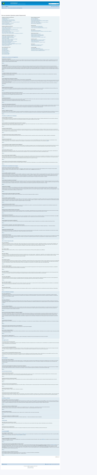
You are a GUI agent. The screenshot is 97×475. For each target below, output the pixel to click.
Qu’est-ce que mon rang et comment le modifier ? (8, 32)
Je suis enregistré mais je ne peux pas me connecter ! (8, 20)
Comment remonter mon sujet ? (6, 45)
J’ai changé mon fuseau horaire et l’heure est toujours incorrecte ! (10, 29)
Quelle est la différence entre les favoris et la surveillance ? (38, 39)
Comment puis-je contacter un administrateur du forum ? (38, 50)
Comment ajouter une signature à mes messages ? (8, 37)
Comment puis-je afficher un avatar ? (6, 31)
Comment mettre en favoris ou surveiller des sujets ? (37, 40)
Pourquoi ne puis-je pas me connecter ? (7, 21)
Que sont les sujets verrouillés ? (6, 53)
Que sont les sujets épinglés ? (5, 52)
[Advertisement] (30, 11)
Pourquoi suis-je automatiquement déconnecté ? (8, 23)
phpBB (47, 140)
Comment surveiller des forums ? (35, 41)
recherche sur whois (53, 444)
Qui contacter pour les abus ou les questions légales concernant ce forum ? (40, 49)
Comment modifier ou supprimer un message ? (7, 36)
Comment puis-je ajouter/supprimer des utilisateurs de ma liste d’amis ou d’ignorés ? (41, 31)
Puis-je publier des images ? (5, 50)
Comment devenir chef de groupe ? (35, 21)
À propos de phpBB (19, 434)
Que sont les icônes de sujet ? (5, 54)
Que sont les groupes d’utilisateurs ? (35, 19)
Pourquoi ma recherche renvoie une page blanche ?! (37, 35)
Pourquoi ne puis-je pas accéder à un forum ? (7, 40)
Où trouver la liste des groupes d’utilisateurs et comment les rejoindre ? (39, 20)
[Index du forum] (6, 3)
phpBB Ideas (43, 439)
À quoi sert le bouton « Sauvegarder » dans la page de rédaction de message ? (11, 43)
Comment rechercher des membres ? (35, 36)
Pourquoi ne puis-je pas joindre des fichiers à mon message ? (9, 41)
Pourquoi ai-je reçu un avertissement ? (6, 42)
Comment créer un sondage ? (5, 38)
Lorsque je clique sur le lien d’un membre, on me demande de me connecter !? (12, 33)
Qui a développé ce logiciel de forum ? (35, 48)
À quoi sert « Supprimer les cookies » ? (7, 24)
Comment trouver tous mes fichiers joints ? (36, 45)
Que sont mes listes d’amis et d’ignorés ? (36, 30)
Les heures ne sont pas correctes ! (6, 28)
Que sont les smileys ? (5, 49)
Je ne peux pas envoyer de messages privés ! (36, 26)
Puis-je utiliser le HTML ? (5, 48)
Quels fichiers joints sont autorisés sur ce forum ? (37, 44)
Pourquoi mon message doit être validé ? (7, 44)
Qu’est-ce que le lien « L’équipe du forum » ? (36, 23)
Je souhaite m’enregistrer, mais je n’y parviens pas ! (8, 19)
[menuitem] (7, 6)
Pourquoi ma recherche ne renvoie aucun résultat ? (37, 34)
